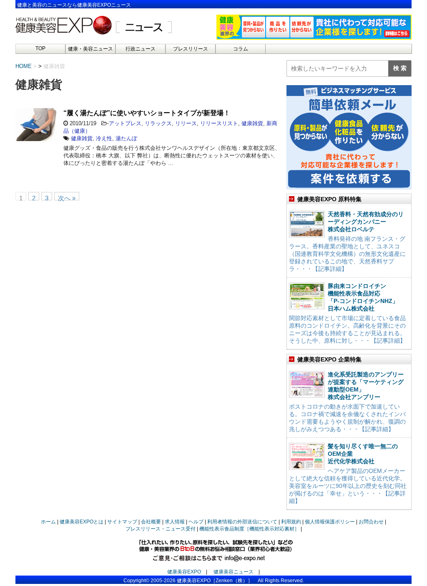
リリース (186, 123)
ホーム (48, 522)
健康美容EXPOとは (81, 522)
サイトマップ (122, 522)
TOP (40, 48)
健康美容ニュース (234, 572)
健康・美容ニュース (90, 49)
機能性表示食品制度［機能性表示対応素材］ (249, 529)
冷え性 (104, 138)
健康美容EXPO (184, 572)
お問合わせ (371, 522)
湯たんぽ (126, 138)
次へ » (66, 197)
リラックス (158, 123)
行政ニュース (141, 49)
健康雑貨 (252, 123)
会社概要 (151, 522)
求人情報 (175, 522)
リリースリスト (219, 123)
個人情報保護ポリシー (330, 522)
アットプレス (125, 123)
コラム (240, 49)
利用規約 (291, 522)
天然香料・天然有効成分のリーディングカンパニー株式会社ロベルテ (366, 221)
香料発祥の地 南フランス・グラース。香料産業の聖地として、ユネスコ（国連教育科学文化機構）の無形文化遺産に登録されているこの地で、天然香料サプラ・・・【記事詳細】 (347, 253)
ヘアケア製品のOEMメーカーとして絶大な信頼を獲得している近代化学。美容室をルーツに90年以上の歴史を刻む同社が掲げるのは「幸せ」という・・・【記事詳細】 (348, 485)
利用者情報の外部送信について (242, 522)
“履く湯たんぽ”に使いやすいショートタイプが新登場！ (146, 112)
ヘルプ (195, 522)
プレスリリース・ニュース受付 (161, 529)
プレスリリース (190, 49)
